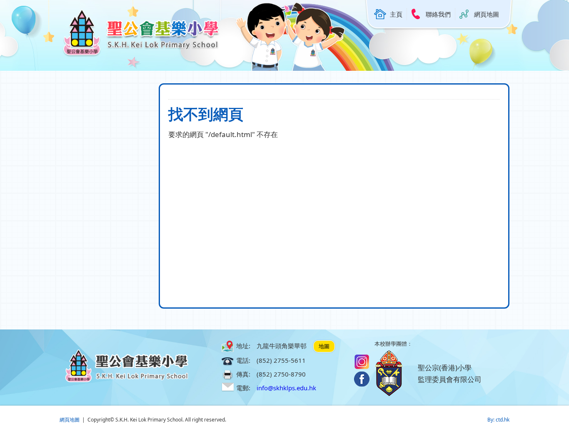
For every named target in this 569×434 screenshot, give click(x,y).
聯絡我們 (438, 14)
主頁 (396, 14)
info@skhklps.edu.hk (286, 388)
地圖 (324, 346)
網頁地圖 (486, 14)
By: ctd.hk (498, 419)
